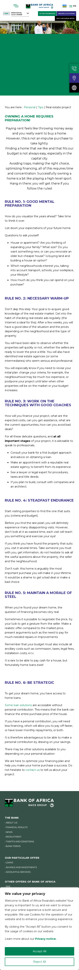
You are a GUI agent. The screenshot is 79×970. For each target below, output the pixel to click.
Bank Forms (13, 846)
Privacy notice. (46, 939)
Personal (29, 107)
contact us (33, 770)
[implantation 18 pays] (74, 87)
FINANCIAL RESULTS (16, 827)
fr (74, 6)
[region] (39, 928)
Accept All (39, 951)
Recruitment (13, 836)
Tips (40, 107)
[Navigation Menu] (16, 6)
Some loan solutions (18, 705)
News (9, 832)
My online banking (47, 13)
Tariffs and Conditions (20, 841)
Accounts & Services (18, 872)
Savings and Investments (21, 867)
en (70, 6)
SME (8, 886)
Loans (9, 862)
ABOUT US (11, 822)
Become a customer (66, 13)
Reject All (39, 961)
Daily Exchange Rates (65, 18)
